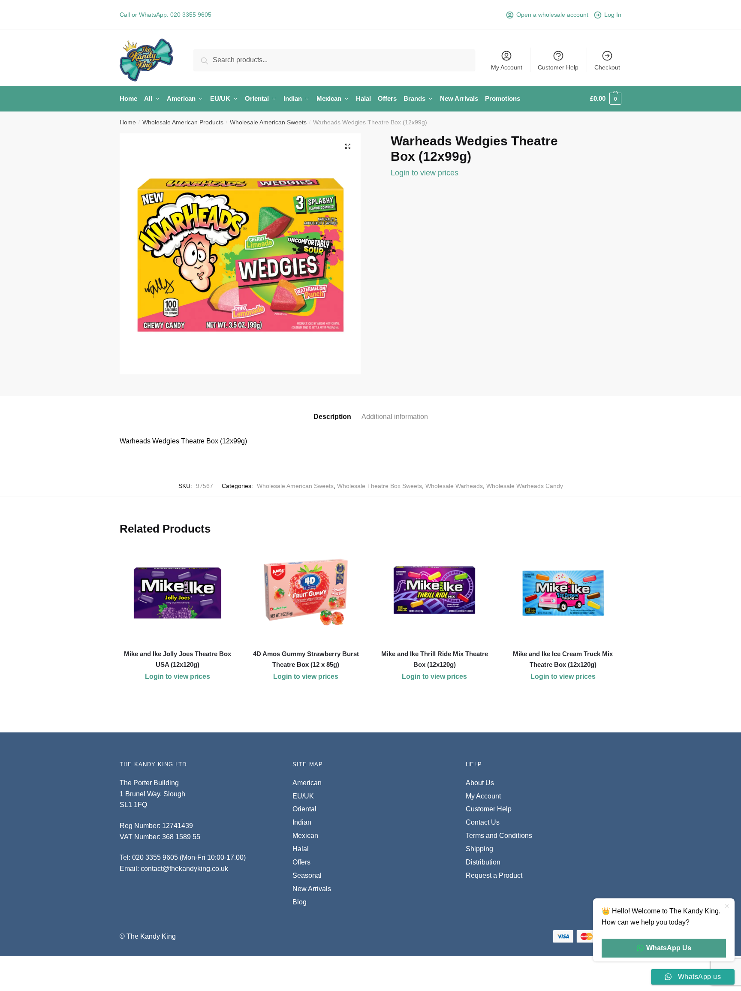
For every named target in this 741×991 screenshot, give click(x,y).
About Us (480, 782)
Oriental (304, 809)
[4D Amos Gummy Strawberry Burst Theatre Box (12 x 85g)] (306, 593)
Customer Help (558, 67)
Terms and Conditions (499, 835)
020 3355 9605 (190, 14)
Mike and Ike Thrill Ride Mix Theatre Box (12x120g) (434, 659)
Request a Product (494, 875)
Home (128, 122)
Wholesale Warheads (454, 485)
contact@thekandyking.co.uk (184, 868)
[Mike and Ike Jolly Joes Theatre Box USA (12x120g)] (177, 593)
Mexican (305, 835)
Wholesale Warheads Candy (524, 485)
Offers (301, 862)
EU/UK (303, 796)
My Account (506, 67)
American (307, 782)
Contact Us (483, 822)
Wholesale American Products (182, 122)
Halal (300, 848)
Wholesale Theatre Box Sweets (379, 485)
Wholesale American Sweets (268, 122)
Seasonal (307, 875)
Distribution (483, 862)
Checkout (607, 67)
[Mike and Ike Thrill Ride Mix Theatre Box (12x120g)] (434, 593)
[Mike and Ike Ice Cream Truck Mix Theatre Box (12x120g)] (563, 593)
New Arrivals (311, 888)
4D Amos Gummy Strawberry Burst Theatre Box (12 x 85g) (306, 659)
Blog (299, 902)
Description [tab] (332, 416)
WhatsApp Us (668, 948)
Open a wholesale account (552, 14)
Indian (301, 822)
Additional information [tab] (394, 416)
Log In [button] (612, 14)
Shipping (479, 848)
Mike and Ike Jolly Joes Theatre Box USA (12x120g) (177, 659)
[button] (348, 146)
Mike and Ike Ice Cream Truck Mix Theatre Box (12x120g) (563, 659)
